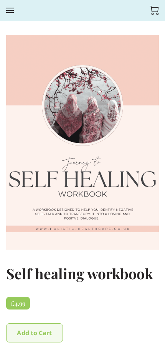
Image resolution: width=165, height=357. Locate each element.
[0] (154, 10)
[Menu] (10, 10)
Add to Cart (34, 333)
